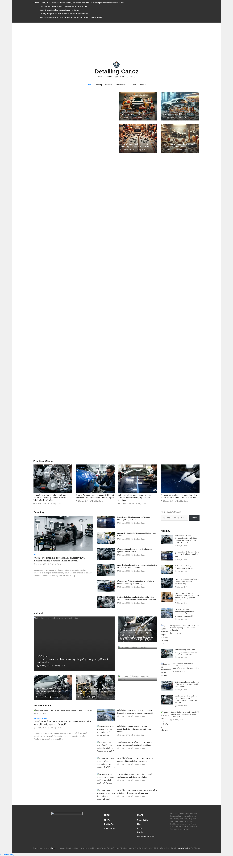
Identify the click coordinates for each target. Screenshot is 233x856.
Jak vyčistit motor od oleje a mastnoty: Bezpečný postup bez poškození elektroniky (184, 627)
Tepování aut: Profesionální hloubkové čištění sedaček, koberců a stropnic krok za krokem (137, 632)
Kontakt (143, 85)
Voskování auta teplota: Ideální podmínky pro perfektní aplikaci (135, 145)
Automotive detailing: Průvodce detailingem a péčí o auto (59, 10)
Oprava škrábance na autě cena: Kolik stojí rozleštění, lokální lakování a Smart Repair (95, 496)
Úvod (89, 85)
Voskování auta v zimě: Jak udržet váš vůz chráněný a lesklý (180, 113)
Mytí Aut (108, 85)
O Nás (133, 85)
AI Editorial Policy (7, 854)
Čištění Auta (42, 656)
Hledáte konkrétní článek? (171, 512)
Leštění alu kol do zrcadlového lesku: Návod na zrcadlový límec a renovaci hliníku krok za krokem (50, 497)
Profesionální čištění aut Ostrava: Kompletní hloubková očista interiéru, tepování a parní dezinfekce (137, 671)
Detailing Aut (108, 824)
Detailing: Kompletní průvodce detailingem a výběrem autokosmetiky (64, 14)
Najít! (194, 517)
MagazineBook (183, 848)
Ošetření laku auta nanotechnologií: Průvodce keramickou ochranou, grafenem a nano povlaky (185, 612)
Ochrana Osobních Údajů (145, 836)
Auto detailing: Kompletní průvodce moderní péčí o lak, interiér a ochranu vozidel (186, 652)
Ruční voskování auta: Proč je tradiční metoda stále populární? (180, 145)
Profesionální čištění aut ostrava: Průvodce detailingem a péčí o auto (63, 6)
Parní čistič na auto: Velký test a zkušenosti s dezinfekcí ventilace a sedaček (51, 691)
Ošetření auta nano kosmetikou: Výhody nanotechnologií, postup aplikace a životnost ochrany (134, 729)
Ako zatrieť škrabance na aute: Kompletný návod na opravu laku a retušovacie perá (179, 496)
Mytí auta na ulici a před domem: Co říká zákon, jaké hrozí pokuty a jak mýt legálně (136, 639)
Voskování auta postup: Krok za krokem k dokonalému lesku (135, 113)
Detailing (98, 85)
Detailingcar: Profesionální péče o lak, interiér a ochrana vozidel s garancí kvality (187, 684)
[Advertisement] (116, 41)
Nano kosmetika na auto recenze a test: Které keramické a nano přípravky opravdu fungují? (71, 17)
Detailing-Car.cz (116, 71)
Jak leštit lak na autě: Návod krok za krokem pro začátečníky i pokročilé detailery (134, 497)
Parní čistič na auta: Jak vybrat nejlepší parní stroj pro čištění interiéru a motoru (95, 691)
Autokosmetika (121, 85)
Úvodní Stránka (142, 820)
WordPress (51, 848)
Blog (139, 824)
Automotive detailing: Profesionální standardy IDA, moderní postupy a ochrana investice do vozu (90, 3)
